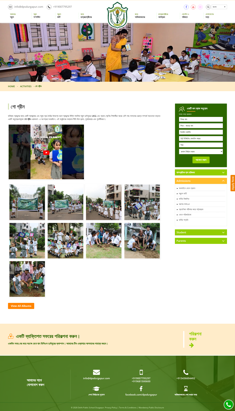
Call (228, 404)
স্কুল (13, 16)
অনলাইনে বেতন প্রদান (187, 188)
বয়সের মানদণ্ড (184, 203)
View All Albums (21, 306)
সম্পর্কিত (37, 16)
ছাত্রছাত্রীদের (86, 16)
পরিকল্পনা (195, 336)
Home (11, 86)
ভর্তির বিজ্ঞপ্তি (184, 198)
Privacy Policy (111, 407)
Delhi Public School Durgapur (91, 407)
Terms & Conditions (128, 407)
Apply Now (233, 183)
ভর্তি (59, 16)
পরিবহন (185, 16)
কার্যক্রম (163, 16)
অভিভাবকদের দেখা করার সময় (186, 394)
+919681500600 (141, 381)
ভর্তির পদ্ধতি (183, 219)
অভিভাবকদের (140, 16)
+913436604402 (185, 378)
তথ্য (210, 16)
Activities (25, 86)
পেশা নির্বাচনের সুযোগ (96, 394)
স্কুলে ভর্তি (183, 193)
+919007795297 (62, 6)
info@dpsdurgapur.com (28, 6)
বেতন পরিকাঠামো (185, 214)
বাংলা (214, 6)
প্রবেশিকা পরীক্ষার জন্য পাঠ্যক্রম (191, 209)
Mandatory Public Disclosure (151, 407)
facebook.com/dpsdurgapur (141, 394)
